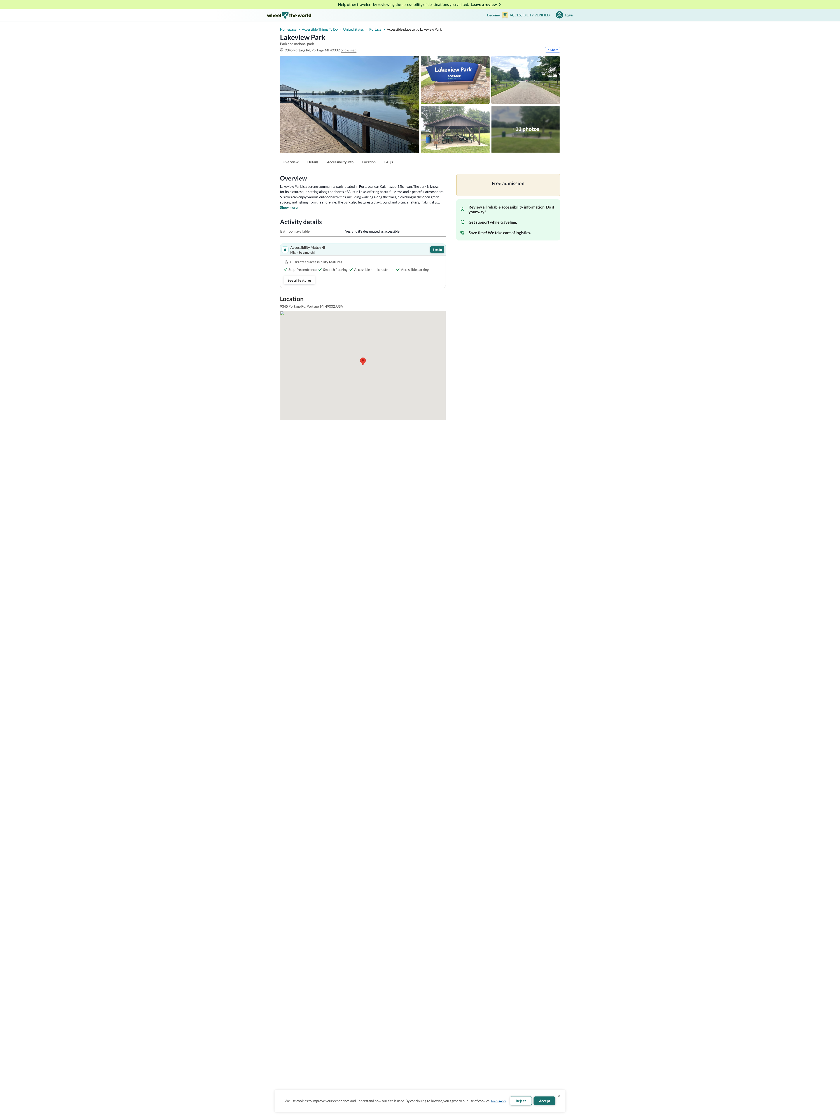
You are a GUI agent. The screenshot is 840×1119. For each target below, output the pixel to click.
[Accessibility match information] (324, 247)
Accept (544, 1101)
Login (569, 15)
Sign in (437, 249)
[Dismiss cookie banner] (558, 1096)
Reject (521, 1101)
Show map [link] (348, 50)
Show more (289, 207)
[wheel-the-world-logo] (289, 15)
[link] (290, 161)
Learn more (498, 1101)
